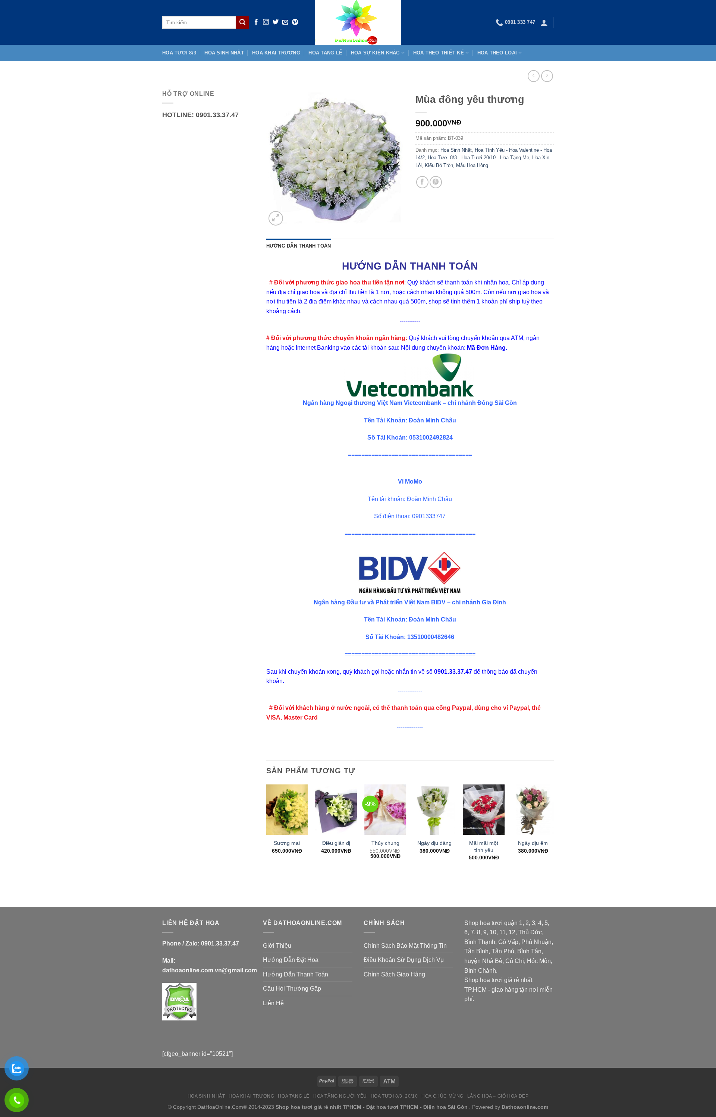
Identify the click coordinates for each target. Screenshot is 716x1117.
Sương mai (287, 843)
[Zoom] (275, 218)
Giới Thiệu (277, 946)
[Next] (553, 832)
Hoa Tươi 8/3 (179, 53)
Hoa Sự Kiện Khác (375, 53)
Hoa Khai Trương (276, 53)
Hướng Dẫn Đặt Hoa (290, 960)
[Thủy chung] (385, 809)
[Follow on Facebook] (256, 22)
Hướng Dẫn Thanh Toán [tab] (298, 246)
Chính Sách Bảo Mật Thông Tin (405, 946)
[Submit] (242, 22)
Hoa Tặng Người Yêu (340, 1096)
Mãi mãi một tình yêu (483, 846)
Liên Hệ (273, 1003)
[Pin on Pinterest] (436, 182)
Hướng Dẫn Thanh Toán (295, 974)
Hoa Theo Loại (497, 53)
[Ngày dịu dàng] (434, 809)
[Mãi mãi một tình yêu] (484, 809)
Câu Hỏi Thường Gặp (292, 988)
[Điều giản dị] (336, 809)
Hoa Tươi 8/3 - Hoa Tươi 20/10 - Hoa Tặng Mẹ (478, 157)
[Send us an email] (285, 22)
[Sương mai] (287, 809)
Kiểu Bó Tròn (439, 165)
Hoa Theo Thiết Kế (438, 53)
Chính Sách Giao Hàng (394, 974)
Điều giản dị (336, 843)
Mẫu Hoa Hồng (472, 165)
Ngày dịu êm (533, 843)
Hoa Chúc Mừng (442, 1096)
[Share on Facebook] (422, 182)
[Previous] (266, 832)
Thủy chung (385, 843)
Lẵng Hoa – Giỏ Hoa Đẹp (497, 1096)
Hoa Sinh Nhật (224, 53)
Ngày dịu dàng (434, 843)
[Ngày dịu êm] (533, 809)
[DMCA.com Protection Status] (179, 1001)
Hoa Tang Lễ (325, 53)
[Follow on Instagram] (266, 22)
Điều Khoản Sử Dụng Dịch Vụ (404, 960)
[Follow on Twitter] (276, 22)
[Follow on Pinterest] (295, 22)
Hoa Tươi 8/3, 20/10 (394, 1096)
